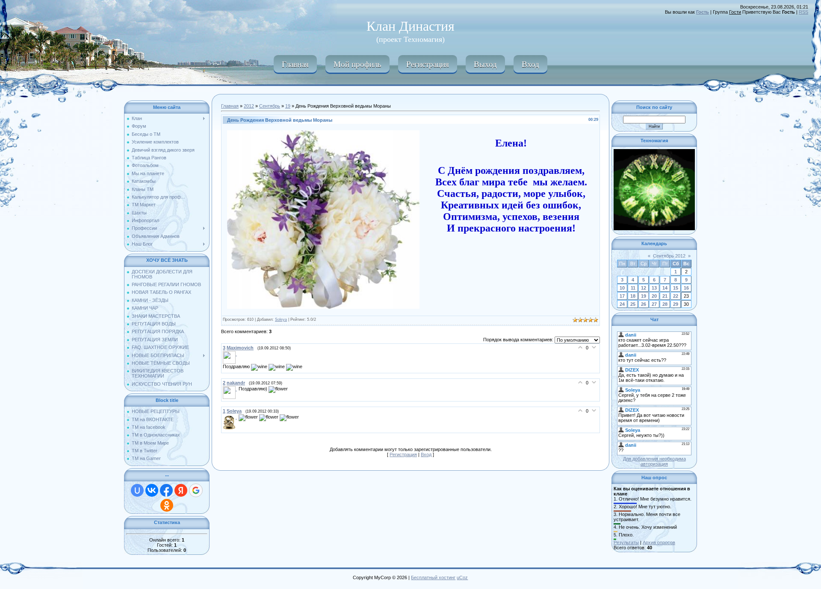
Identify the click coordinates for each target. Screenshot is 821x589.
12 (643, 287)
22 (675, 296)
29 (675, 304)
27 (654, 304)
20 (654, 296)
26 (643, 304)
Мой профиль (357, 64)
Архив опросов (659, 542)
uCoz (462, 577)
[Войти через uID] (137, 490)
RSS (803, 12)
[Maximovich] (231, 353)
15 (675, 287)
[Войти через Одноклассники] (166, 505)
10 (622, 287)
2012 (249, 105)
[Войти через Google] (196, 490)
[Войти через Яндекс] (180, 490)
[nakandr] (231, 388)
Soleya (281, 319)
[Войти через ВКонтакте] (151, 490)
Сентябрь (269, 105)
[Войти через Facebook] (166, 490)
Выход (485, 64)
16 (686, 287)
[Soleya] (231, 416)
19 (287, 105)
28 (664, 304)
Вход (530, 64)
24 (622, 304)
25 (632, 304)
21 (664, 296)
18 (632, 296)
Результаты (626, 542)
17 (622, 296)
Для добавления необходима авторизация (654, 461)
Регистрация (427, 64)
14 (664, 287)
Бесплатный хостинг (433, 577)
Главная (295, 64)
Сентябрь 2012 (669, 255)
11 (633, 287)
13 (654, 287)
